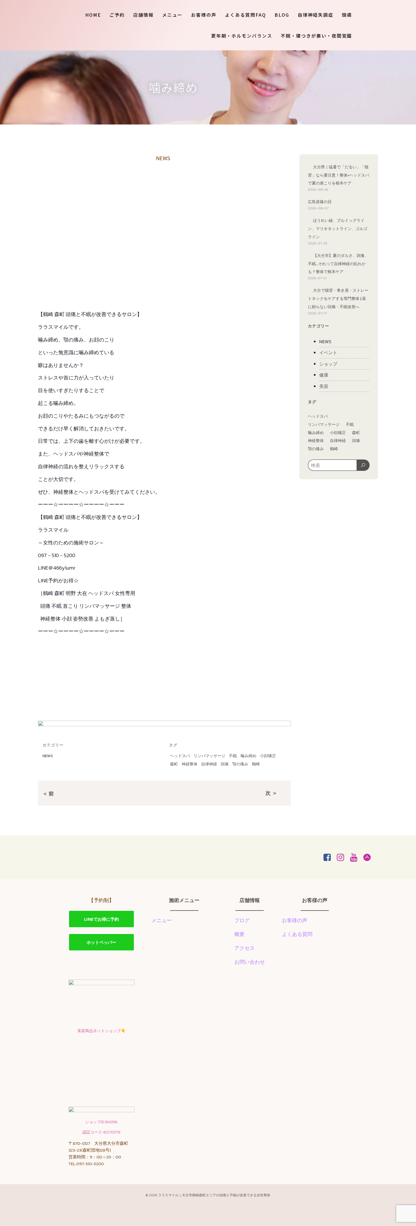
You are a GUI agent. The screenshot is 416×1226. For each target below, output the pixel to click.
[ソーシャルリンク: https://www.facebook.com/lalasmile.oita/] (329, 857)
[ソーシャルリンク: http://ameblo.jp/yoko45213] (369, 857)
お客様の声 (203, 14)
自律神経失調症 (315, 14)
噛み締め (248, 756)
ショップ (328, 363)
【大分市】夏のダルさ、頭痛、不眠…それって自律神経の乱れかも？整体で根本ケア (338, 264)
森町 (174, 764)
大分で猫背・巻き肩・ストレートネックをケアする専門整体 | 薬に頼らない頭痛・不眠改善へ (338, 298)
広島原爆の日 (320, 202)
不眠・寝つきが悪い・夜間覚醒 (316, 35)
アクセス (244, 948)
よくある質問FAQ (245, 14)
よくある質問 (297, 934)
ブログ (242, 920)
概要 (239, 934)
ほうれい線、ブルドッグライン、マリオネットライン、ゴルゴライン (337, 229)
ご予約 (117, 14)
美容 (323, 386)
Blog (282, 14)
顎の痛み (240, 764)
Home (93, 14)
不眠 (233, 756)
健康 (323, 375)
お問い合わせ (249, 962)
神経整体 (190, 764)
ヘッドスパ (180, 756)
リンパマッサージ (209, 756)
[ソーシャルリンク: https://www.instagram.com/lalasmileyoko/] (342, 857)
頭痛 (347, 14)
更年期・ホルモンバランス (241, 35)
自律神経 (209, 764)
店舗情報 (143, 14)
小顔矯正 (268, 756)
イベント (328, 352)
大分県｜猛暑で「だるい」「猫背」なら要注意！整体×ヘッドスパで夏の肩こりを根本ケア (338, 175)
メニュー (172, 14)
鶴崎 (256, 764)
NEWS (163, 158)
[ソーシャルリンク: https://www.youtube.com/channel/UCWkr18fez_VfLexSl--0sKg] (356, 857)
